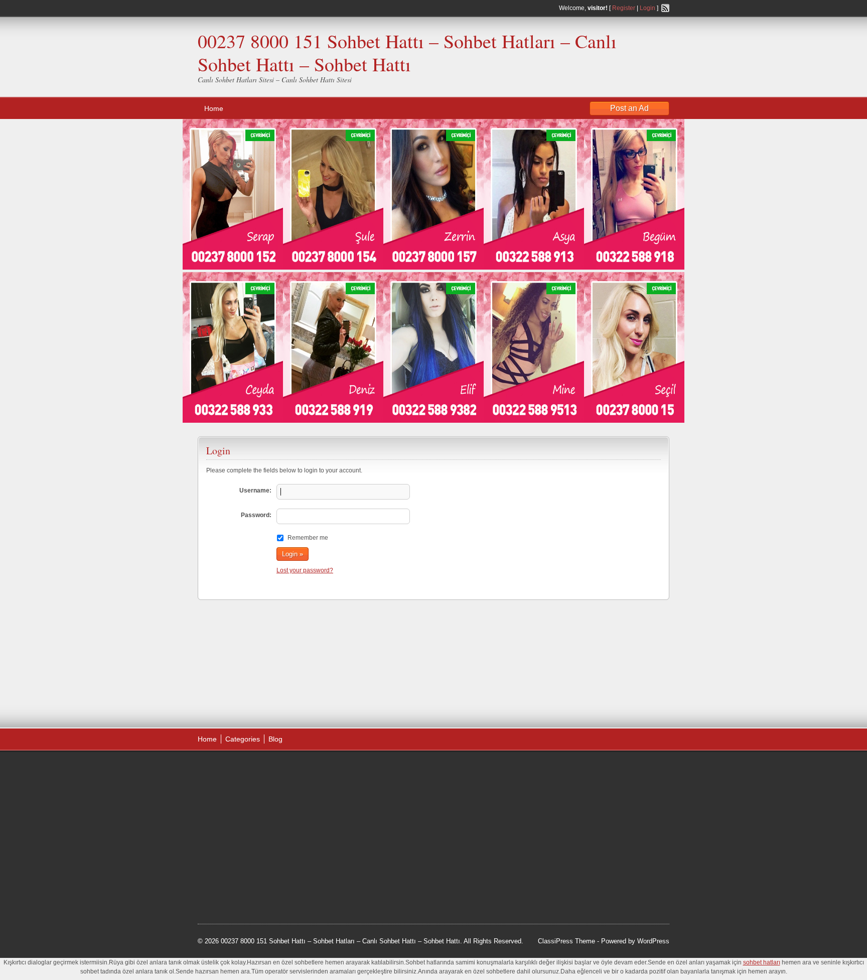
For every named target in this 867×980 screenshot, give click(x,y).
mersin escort (248, 884)
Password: (256, 515)
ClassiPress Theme (566, 941)
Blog (275, 739)
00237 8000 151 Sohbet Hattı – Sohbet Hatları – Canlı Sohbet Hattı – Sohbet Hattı (407, 52)
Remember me (307, 537)
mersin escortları (247, 872)
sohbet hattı (263, 783)
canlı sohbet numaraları (242, 833)
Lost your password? (304, 570)
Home (213, 108)
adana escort (226, 770)
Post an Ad (629, 108)
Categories (242, 739)
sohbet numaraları (274, 821)
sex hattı (288, 846)
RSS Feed (665, 8)
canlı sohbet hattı (272, 796)
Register (623, 8)
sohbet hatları (227, 808)
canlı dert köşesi (247, 846)
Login (647, 8)
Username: (255, 490)
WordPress (653, 941)
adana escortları (275, 770)
